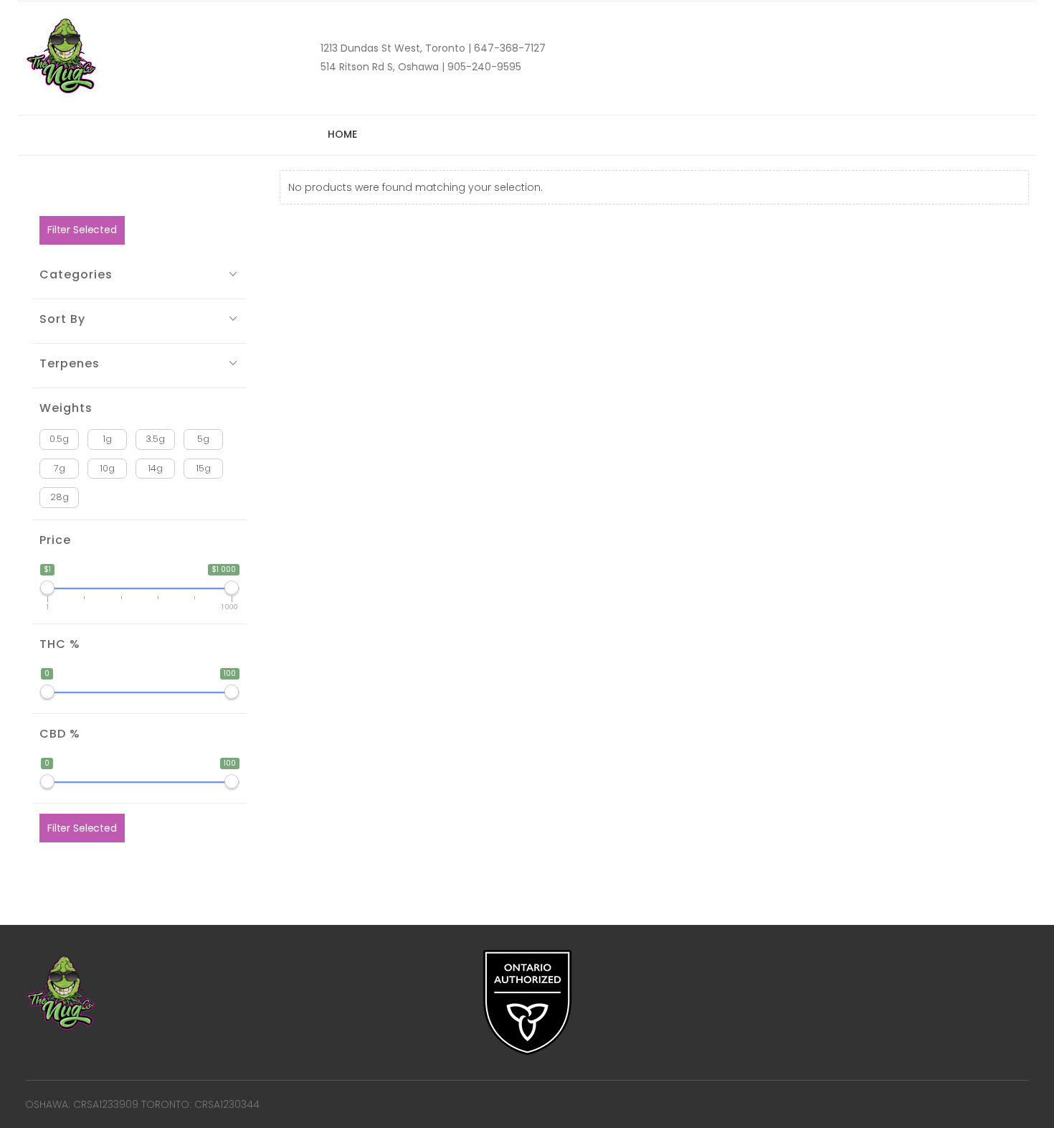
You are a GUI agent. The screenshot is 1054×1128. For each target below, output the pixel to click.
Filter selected (82, 229)
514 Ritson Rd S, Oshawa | (383, 67)
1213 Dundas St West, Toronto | (396, 48)
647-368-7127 (508, 48)
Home (342, 134)
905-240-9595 (483, 67)
